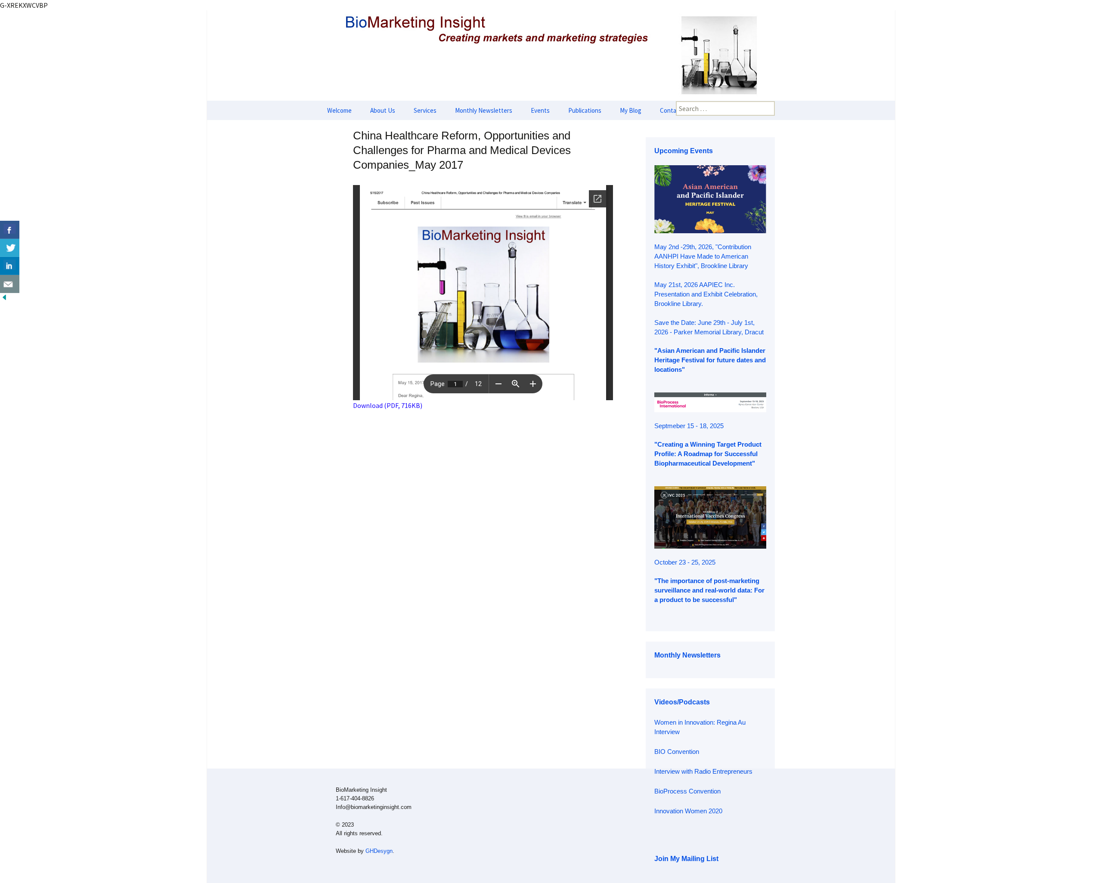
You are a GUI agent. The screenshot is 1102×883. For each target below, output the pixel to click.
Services (425, 110)
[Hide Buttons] (4, 296)
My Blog (630, 110)
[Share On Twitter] (9, 248)
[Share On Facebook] (9, 230)
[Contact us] (9, 284)
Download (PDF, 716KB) (387, 405)
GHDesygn (379, 851)
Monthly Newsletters (483, 110)
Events (540, 110)
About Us (382, 110)
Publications (584, 110)
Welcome (339, 110)
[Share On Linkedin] (9, 266)
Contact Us (675, 110)
